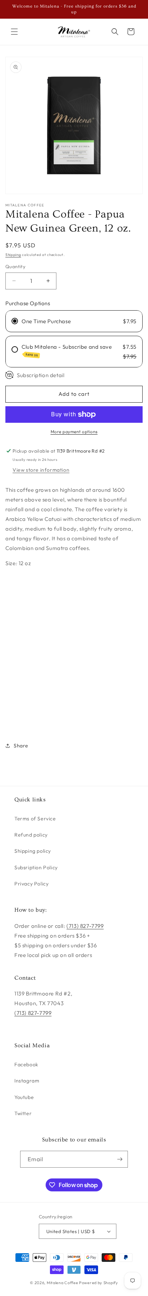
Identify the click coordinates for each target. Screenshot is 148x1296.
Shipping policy (32, 851)
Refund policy (31, 835)
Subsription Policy (36, 867)
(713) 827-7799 (84, 925)
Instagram (26, 1080)
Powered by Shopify (98, 1282)
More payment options (74, 431)
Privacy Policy (31, 883)
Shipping (13, 254)
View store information (41, 470)
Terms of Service (35, 818)
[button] (14, 32)
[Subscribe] (120, 1159)
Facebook (26, 1064)
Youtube (24, 1097)
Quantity (15, 266)
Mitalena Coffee (62, 1282)
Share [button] (21, 745)
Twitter (23, 1113)
